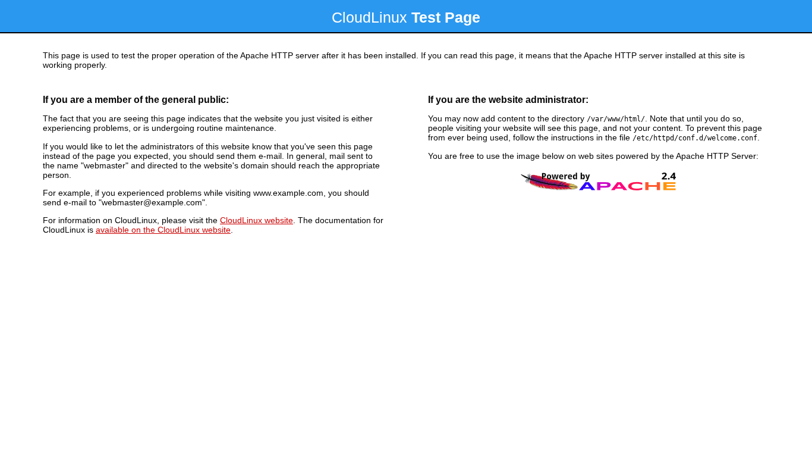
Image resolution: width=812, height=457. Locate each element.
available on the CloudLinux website (163, 229)
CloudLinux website (256, 220)
